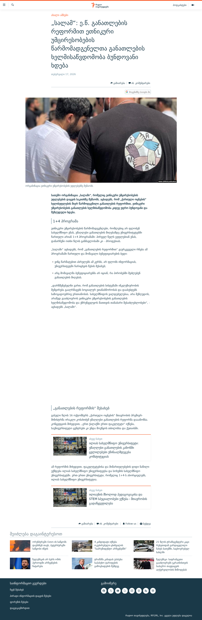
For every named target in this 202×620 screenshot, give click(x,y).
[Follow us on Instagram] (132, 591)
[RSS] (146, 591)
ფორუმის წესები (19, 602)
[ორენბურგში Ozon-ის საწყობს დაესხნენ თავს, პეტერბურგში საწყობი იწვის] (20, 546)
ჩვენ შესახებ (17, 590)
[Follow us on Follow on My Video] (125, 591)
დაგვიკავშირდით (20, 608)
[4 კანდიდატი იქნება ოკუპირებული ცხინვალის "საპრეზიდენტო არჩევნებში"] (82, 546)
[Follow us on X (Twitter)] (111, 591)
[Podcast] (153, 591)
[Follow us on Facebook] (104, 591)
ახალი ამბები (59, 15)
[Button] (117, 83)
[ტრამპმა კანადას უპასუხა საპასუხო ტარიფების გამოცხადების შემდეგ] (82, 563)
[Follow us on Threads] (139, 591)
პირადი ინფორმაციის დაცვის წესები (30, 596)
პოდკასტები (179, 5)
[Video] (192, 5)
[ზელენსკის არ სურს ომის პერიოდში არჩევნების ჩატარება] (20, 563)
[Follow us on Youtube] (118, 591)
